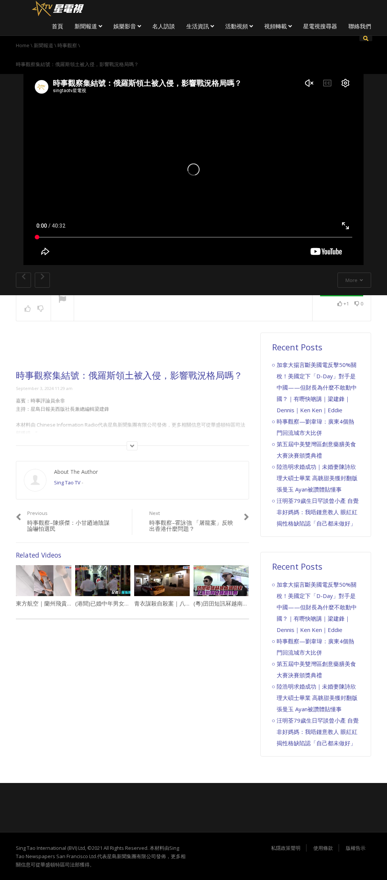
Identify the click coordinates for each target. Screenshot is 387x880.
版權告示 (355, 848)
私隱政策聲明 (285, 848)
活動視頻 (237, 26)
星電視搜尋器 (320, 26)
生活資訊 (198, 26)
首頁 (57, 26)
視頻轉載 (276, 26)
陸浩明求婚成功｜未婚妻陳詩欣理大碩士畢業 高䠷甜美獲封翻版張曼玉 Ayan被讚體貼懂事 (317, 478)
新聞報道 (86, 26)
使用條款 (323, 848)
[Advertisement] (132, 351)
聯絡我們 (359, 26)
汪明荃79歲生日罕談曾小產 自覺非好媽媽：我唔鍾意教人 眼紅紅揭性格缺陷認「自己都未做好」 (318, 512)
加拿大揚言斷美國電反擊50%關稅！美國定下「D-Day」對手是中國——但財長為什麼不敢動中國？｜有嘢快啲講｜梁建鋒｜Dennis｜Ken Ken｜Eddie (317, 387)
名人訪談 (163, 26)
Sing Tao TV (67, 482)
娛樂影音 (125, 26)
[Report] (62, 299)
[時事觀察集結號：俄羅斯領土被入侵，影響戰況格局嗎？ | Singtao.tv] (57, 7)
